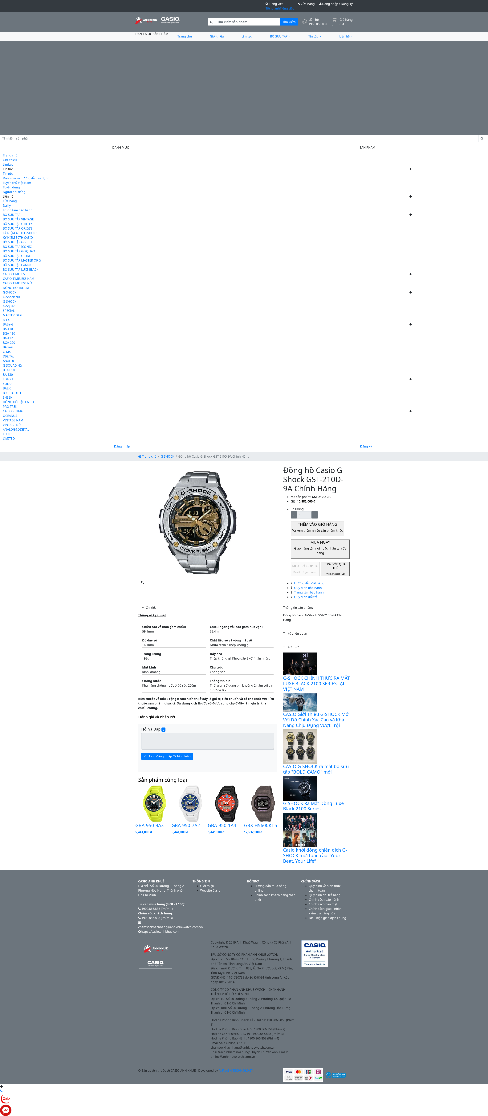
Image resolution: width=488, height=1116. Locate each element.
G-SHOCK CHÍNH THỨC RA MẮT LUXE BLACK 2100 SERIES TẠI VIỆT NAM (316, 683)
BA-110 (8, 329)
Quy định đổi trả (305, 597)
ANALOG (9, 361)
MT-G (6, 320)
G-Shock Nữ (11, 297)
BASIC (7, 388)
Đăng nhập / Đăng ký (337, 4)
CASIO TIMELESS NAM (18, 279)
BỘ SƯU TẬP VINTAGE (18, 219)
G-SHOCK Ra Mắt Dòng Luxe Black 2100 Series (313, 806)
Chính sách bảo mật (323, 904)
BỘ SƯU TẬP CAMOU (18, 265)
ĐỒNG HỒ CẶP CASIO (18, 402)
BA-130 (8, 375)
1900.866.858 (317, 24)
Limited (247, 36)
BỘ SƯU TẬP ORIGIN (17, 228)
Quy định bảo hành (307, 588)
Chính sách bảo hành (324, 899)
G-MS (7, 352)
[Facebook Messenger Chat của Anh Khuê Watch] (5, 1110)
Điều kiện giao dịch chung (327, 918)
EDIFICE (8, 379)
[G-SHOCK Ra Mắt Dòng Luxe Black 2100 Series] (300, 788)
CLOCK (8, 434)
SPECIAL (8, 311)
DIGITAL (8, 356)
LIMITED (9, 438)
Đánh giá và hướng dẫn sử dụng (26, 178)
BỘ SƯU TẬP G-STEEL (18, 242)
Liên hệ (344, 36)
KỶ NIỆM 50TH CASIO (18, 237)
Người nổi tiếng (14, 192)
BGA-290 (9, 343)
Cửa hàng (307, 4)
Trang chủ (184, 36)
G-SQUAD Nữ (12, 365)
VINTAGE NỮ (12, 425)
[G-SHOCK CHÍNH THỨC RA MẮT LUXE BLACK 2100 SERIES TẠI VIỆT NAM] (300, 664)
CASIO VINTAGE (14, 411)
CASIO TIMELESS (14, 274)
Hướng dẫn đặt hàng (308, 583)
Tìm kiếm (289, 22)
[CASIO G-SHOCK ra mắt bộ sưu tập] (300, 746)
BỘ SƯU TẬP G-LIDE (17, 256)
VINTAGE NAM (13, 420)
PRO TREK (10, 406)
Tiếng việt (287, 8)
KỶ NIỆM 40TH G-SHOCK (20, 233)
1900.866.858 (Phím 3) (157, 918)
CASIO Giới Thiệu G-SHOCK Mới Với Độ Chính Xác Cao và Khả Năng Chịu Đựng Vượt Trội (316, 719)
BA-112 (8, 338)
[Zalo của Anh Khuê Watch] (5, 1098)
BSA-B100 (9, 370)
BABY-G (8, 324)
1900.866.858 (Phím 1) (157, 909)
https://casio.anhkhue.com (160, 931)
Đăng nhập (122, 446)
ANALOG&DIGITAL (16, 429)
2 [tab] (211, 840)
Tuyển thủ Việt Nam (17, 183)
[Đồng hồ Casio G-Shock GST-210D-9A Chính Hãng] (198, 522)
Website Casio (210, 890)
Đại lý (7, 205)
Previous (132, 811)
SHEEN (8, 397)
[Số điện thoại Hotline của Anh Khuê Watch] (1, 1091)
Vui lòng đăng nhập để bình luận (167, 756)
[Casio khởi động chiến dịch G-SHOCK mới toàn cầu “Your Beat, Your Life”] (300, 830)
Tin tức (313, 36)
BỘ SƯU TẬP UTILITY (17, 224)
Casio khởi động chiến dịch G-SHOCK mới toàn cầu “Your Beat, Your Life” (315, 855)
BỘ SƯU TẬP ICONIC (17, 247)
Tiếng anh (273, 8)
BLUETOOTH (12, 393)
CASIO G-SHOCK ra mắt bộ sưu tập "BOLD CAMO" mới (316, 769)
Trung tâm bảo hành (17, 210)
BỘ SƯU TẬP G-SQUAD (19, 251)
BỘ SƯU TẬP (279, 36)
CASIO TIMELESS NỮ (17, 283)
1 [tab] (205, 840)
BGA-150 (9, 333)
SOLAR (7, 384)
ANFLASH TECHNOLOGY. (236, 1070)
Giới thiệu (217, 36)
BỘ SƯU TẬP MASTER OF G (22, 260)
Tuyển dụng (11, 187)
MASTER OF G (12, 315)
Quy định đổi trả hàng (324, 895)
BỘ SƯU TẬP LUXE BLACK (20, 269)
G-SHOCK (9, 292)
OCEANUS (10, 416)
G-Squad (9, 306)
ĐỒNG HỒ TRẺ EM (16, 288)
